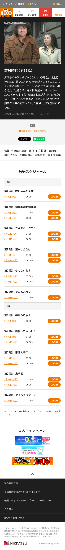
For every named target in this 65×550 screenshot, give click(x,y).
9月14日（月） (11, 342)
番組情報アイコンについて (33, 130)
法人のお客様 (11, 482)
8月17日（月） (11, 239)
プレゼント (32, 14)
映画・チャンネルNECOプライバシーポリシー (27, 500)
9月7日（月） (10, 320)
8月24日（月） (11, 260)
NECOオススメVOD (14, 518)
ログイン (32, 4)
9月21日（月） (11, 363)
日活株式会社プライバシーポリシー (22, 491)
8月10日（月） (11, 217)
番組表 (45, 14)
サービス (8, 4)
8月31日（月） (11, 281)
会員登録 (20, 4)
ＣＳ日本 (8, 509)
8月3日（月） (10, 196)
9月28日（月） (11, 384)
